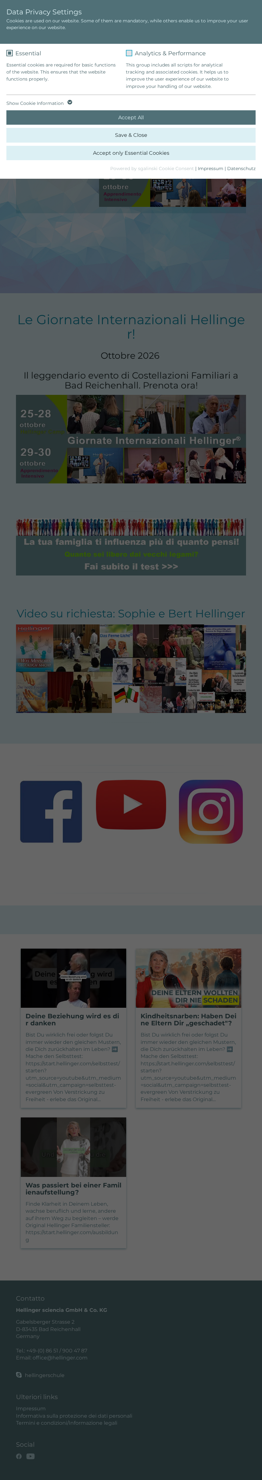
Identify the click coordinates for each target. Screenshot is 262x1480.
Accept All (131, 117)
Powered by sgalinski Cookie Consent (152, 168)
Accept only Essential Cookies (131, 153)
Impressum (210, 168)
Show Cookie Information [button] (35, 103)
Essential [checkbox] (28, 53)
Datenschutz (241, 168)
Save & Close (131, 135)
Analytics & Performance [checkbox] (170, 53)
